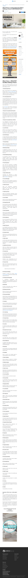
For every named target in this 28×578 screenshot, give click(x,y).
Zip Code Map (4, 568)
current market (14, 139)
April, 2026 (20, 63)
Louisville (20, 51)
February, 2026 (20, 66)
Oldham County (21, 52)
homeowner (6, 106)
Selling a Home (4, 564)
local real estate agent (12, 91)
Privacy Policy (22, 576)
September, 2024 (21, 70)
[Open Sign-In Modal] (27, 1)
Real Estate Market (5, 567)
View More (20, 38)
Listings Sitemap (19, 576)
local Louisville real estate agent (12, 46)
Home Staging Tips (5, 565)
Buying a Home (4, 563)
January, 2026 (20, 67)
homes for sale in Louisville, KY (7, 310)
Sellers (19, 55)
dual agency (6, 176)
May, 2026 (20, 62)
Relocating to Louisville (5, 566)
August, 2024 (20, 71)
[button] (1, 1)
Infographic (20, 48)
